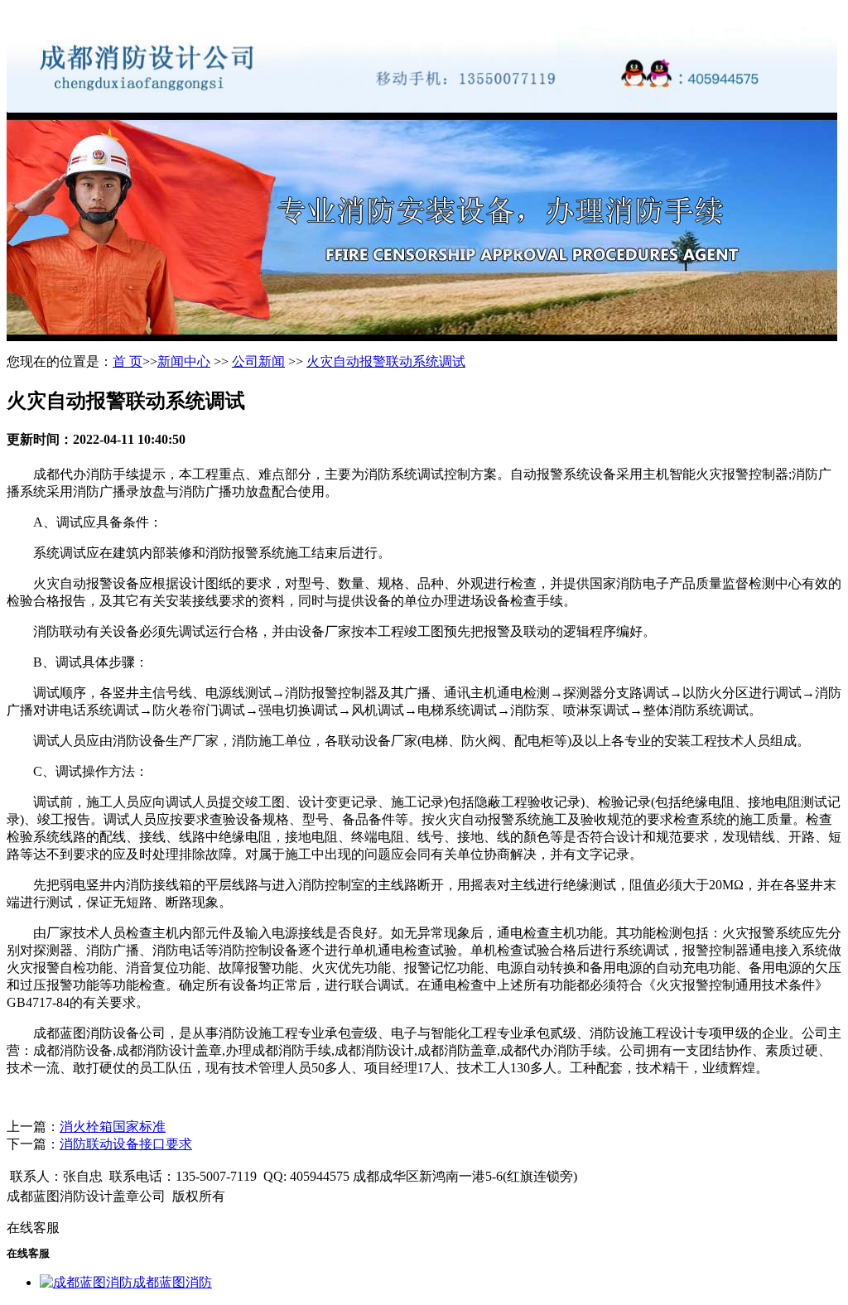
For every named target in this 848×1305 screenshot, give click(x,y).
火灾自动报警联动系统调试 (385, 361)
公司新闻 (258, 361)
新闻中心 (183, 361)
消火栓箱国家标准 (113, 1127)
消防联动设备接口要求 (126, 1144)
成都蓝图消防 (172, 1282)
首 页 (127, 361)
